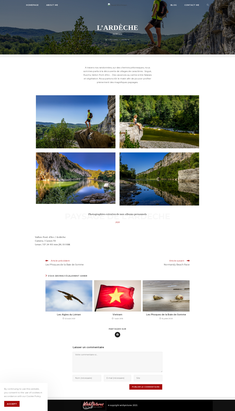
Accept (12, 404)
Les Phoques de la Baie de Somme (166, 314)
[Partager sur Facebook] (117, 334)
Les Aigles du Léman (69, 314)
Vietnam (117, 314)
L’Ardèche (125, 40)
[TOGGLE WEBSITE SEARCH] (208, 5)
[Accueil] (106, 40)
